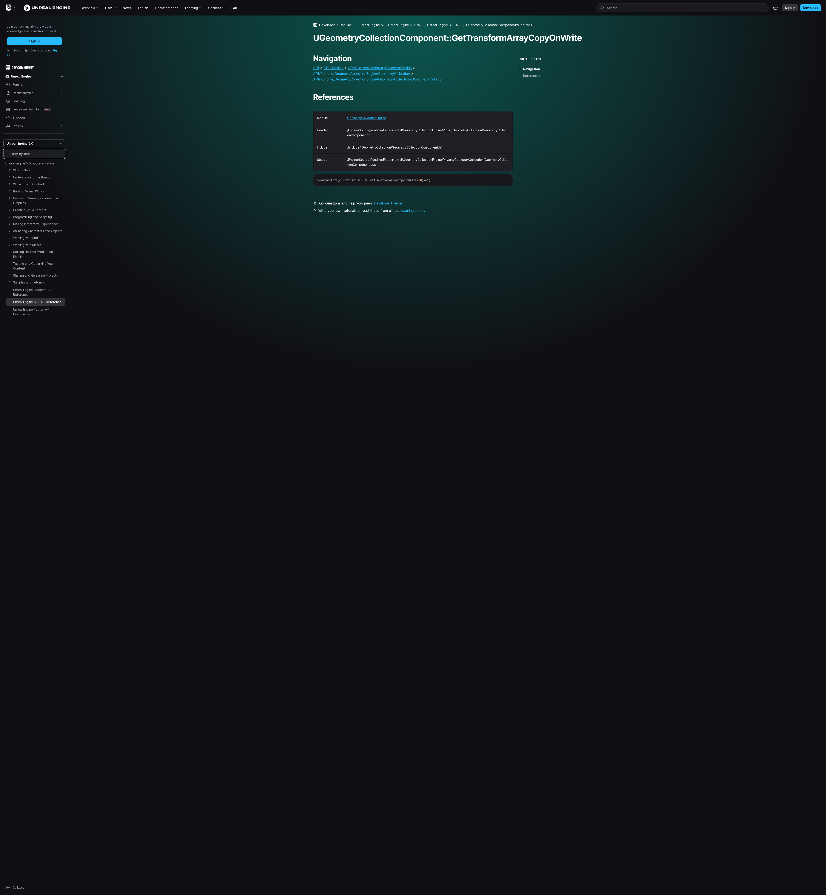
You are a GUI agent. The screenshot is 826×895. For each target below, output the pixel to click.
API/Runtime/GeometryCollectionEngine (380, 68)
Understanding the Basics (31, 177)
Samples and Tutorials (29, 282)
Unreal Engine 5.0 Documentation (29, 163)
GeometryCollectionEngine (366, 118)
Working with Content (28, 184)
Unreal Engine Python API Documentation (31, 312)
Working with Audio (26, 238)
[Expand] (9, 170)
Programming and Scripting (32, 217)
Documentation (347, 25)
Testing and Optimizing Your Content (33, 266)
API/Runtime (334, 68)
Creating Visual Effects (29, 210)
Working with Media (27, 245)
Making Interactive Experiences (36, 224)
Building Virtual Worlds (29, 191)
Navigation (531, 69)
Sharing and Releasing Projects (35, 275)
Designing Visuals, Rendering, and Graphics (37, 200)
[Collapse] (9, 301)
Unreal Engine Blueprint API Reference (32, 292)
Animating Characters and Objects (37, 231)
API (316, 68)
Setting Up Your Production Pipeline (33, 254)
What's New (21, 170)
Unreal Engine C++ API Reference (444, 25)
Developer (327, 25)
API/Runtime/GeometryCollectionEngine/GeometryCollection (361, 73)
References (531, 75)
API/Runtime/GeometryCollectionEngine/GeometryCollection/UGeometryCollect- (377, 79)
